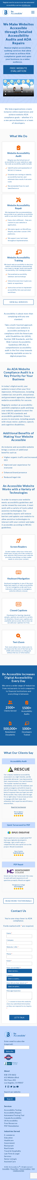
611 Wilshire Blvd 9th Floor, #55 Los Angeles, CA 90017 (13, 1080)
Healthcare (9, 1140)
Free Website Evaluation (18, 69)
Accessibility (5, 1169)
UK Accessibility (11, 1121)
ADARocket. (26, 5)
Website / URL (12, 947)
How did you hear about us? (17, 983)
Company (10, 940)
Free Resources (10, 1123)
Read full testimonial (22, 807)
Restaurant (9, 1146)
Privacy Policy (14, 1169)
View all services (18, 302)
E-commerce (9, 1135)
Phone (9, 954)
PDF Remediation (11, 1126)
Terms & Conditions (25, 1169)
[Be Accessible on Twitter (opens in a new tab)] (11, 1086)
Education (8, 1138)
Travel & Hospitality (12, 1151)
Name (9, 933)
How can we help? (14, 967)
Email (9, 961)
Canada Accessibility (12, 1118)
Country (9, 975)
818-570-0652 (10, 1075)
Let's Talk (19, 1017)
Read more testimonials (18, 901)
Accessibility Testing (12, 1110)
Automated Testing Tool (14, 1115)
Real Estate (9, 1148)
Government (9, 1143)
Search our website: (12, 1092)
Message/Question (14, 991)
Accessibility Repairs (13, 1113)
